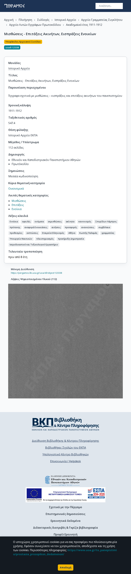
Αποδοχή (65, 567)
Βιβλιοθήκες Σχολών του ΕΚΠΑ (65, 447)
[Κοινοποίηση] (125, 46)
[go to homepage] (14, 6)
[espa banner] (65, 494)
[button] (13, 222)
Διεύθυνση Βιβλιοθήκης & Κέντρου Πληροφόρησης (65, 441)
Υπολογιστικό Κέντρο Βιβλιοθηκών (65, 454)
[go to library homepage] (65, 424)
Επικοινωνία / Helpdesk (65, 461)
